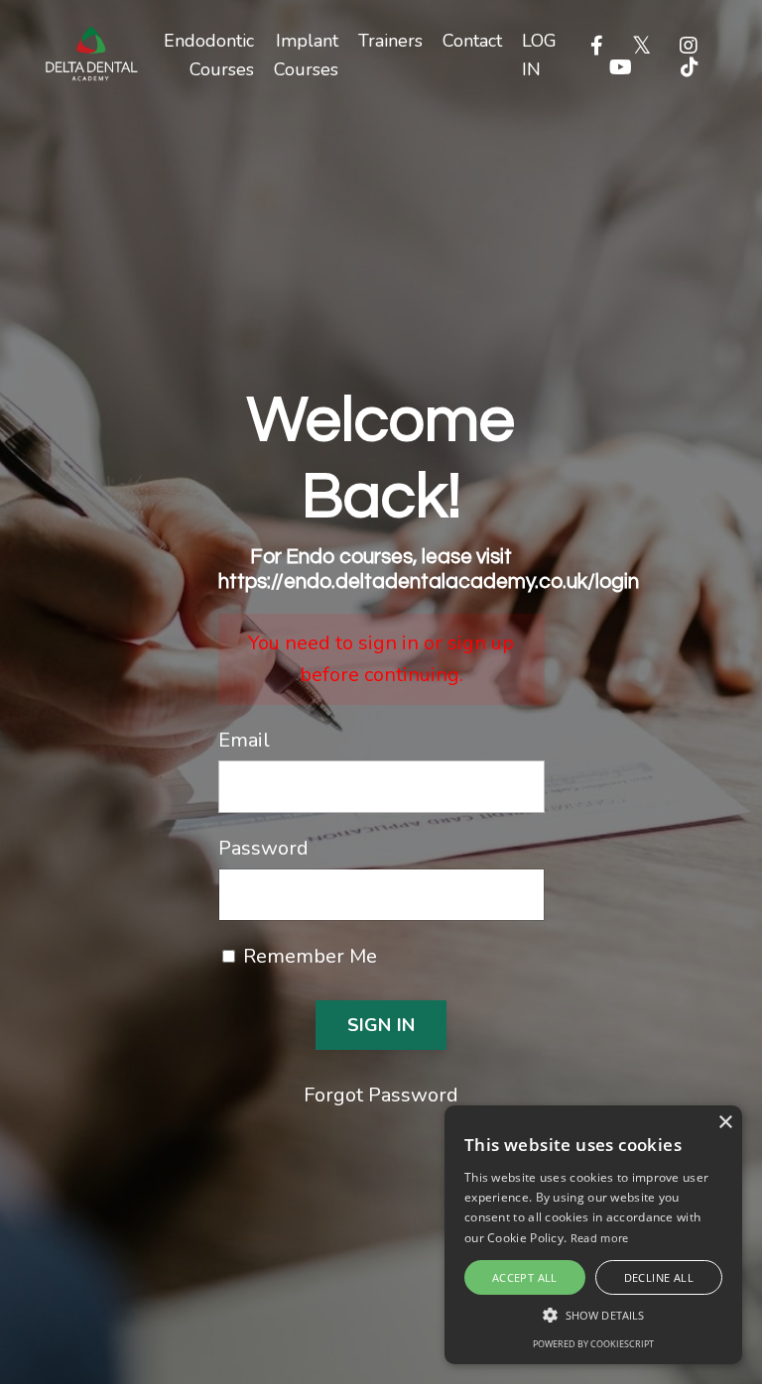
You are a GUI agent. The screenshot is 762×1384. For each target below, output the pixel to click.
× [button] (724, 1122)
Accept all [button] (525, 1277)
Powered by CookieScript (593, 1343)
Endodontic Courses (209, 55)
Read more (600, 1237)
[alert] (593, 1234)
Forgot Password (381, 1095)
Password (263, 848)
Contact (472, 41)
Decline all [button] (659, 1277)
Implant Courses (306, 55)
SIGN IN (381, 1025)
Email (244, 740)
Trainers (390, 41)
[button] (593, 1315)
